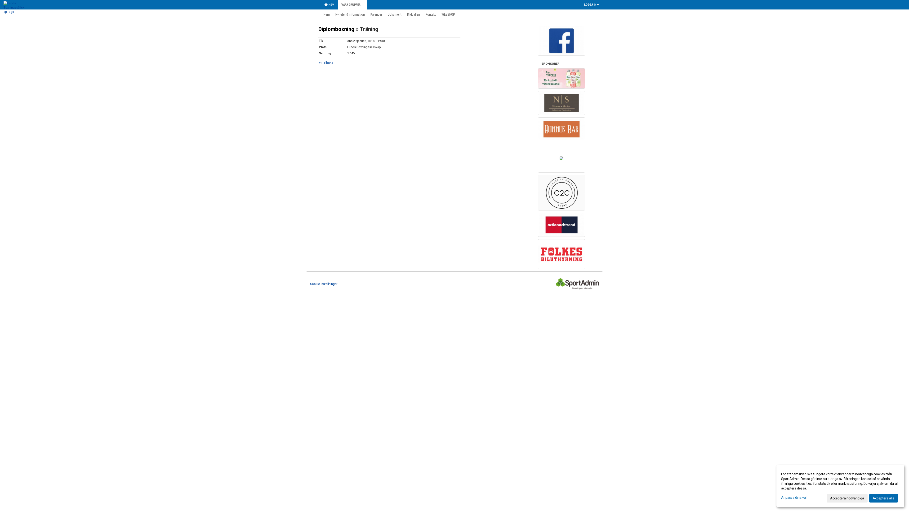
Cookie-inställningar (323, 284)
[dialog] (840, 486)
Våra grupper (351, 4)
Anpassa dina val (794, 497)
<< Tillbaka (325, 62)
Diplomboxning (337, 29)
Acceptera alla (883, 498)
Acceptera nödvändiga (847, 498)
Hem (330, 4)
